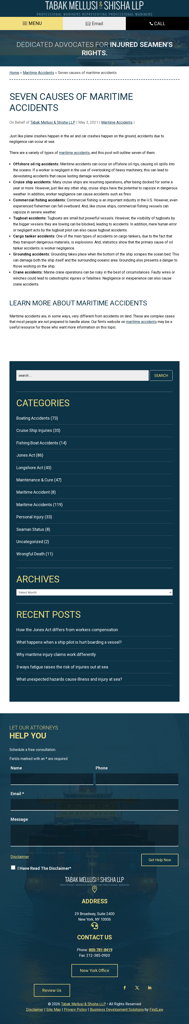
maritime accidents (74, 153)
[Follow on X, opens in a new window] (137, 987)
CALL (159, 23)
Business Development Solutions (117, 1009)
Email (17, 793)
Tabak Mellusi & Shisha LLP (52, 122)
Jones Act (25, 455)
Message (19, 819)
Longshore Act (29, 467)
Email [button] (97, 23)
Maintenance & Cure (34, 479)
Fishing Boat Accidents (37, 442)
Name (16, 768)
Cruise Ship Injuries (34, 430)
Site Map (53, 1009)
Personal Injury (30, 516)
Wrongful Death (30, 553)
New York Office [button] (94, 970)
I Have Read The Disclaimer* (44, 868)
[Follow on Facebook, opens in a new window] (125, 987)
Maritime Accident (33, 492)
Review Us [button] (52, 990)
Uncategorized (29, 541)
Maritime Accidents (117, 122)
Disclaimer (20, 856)
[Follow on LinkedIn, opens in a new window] (148, 987)
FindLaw (156, 1009)
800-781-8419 (100, 950)
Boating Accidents (33, 418)
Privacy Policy (75, 1009)
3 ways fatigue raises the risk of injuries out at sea (62, 666)
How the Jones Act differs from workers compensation (67, 629)
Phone (102, 768)
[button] (31, 22)
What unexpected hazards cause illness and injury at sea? (69, 679)
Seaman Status (30, 529)
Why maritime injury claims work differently (56, 654)
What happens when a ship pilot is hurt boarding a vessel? (69, 642)
